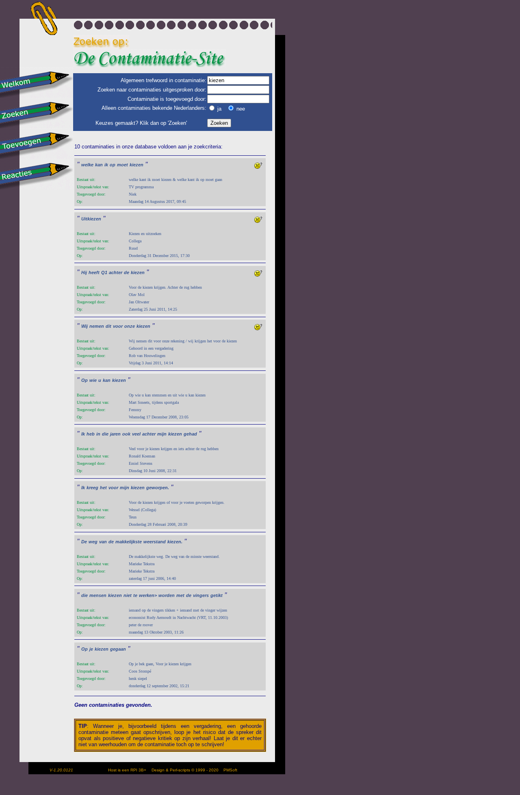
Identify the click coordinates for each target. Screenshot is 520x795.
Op (84, 380)
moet (122, 164)
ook (126, 433)
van (103, 541)
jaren (115, 433)
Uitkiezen (91, 218)
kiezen (136, 164)
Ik (83, 433)
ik (106, 164)
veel (136, 433)
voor (118, 326)
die (105, 433)
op (112, 164)
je (91, 649)
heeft (94, 272)
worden (166, 595)
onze (129, 326)
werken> (148, 595)
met (180, 595)
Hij (84, 272)
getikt (216, 595)
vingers (201, 595)
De (84, 541)
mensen (97, 595)
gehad (190, 433)
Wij (84, 326)
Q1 (104, 272)
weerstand (154, 541)
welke (87, 164)
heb (91, 433)
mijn (162, 433)
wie (93, 380)
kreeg (92, 487)
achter (115, 272)
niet (128, 595)
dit (108, 326)
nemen (96, 326)
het (103, 487)
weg (93, 541)
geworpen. (157, 487)
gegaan (118, 649)
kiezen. (174, 541)
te (135, 595)
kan (99, 164)
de (126, 272)
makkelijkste (128, 541)
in (98, 433)
